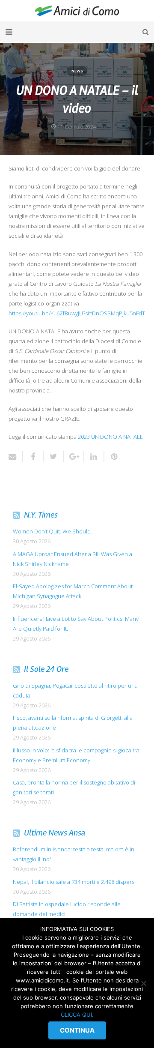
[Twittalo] (54, 456)
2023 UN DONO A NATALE (110, 436)
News (77, 71)
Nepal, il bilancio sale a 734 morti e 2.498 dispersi (74, 882)
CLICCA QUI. (77, 1014)
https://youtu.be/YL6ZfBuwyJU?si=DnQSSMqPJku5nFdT (77, 313)
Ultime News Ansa (55, 832)
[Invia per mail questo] (16, 456)
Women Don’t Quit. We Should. (52, 531)
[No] (143, 983)
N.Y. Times (41, 514)
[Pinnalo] (111, 456)
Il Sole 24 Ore (46, 669)
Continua (77, 1030)
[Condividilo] (33, 456)
